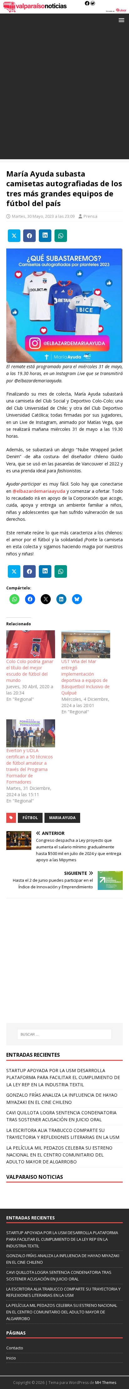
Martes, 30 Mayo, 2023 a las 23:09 (43, 216)
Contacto (14, 1348)
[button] (120, 19)
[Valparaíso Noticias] (64, 10)
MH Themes (105, 1382)
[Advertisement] (64, 94)
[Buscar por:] (64, 1034)
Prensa (90, 216)
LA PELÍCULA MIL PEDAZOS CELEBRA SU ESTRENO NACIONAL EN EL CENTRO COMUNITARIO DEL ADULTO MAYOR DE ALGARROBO (59, 1155)
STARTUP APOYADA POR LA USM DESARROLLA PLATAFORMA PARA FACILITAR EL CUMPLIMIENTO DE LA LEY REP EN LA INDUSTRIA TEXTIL (63, 1077)
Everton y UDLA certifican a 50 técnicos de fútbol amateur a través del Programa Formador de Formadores (29, 766)
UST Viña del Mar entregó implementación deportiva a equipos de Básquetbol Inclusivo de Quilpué (85, 677)
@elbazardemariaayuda (39, 491)
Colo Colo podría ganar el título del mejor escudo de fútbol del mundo (29, 670)
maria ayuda (62, 817)
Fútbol (30, 817)
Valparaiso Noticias (34, 1176)
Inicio (11, 1358)
